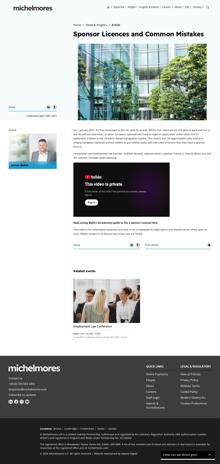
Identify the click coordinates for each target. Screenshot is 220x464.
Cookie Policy (188, 392)
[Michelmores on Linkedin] (11, 402)
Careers (166, 7)
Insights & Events (149, 7)
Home (108, 7)
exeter (101, 428)
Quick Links (155, 366)
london (112, 428)
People (132, 7)
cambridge (70, 428)
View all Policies (190, 374)
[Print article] (209, 245)
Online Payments (157, 374)
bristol (57, 428)
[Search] (207, 7)
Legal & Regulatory (195, 366)
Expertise (119, 7)
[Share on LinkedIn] (48, 107)
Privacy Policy (189, 380)
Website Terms (190, 386)
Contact (197, 7)
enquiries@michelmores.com (28, 389)
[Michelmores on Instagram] (22, 402)
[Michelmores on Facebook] (16, 402)
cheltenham (87, 428)
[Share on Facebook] (54, 107)
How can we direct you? (180, 455)
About (178, 7)
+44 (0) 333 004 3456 (22, 384)
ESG (187, 7)
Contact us (16, 378)
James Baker (19, 165)
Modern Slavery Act (193, 397)
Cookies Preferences (193, 403)
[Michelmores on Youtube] (27, 402)
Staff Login (153, 397)
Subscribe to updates (22, 395)
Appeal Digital (129, 453)
